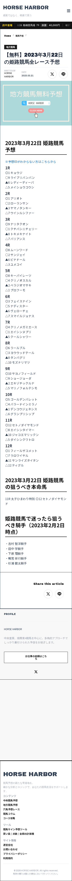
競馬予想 (20, 36)
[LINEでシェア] (63, 74)
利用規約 (8, 858)
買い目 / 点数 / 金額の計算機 (18, 833)
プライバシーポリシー (15, 853)
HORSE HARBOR (26, 7)
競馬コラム (9, 813)
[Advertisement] (36, 720)
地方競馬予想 (10, 804)
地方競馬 (10, 47)
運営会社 (8, 844)
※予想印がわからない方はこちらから (30, 161)
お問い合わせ (10, 849)
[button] (68, 10)
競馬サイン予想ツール (15, 829)
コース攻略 (9, 818)
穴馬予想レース (11, 809)
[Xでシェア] (52, 74)
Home (7, 36)
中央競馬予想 (10, 800)
